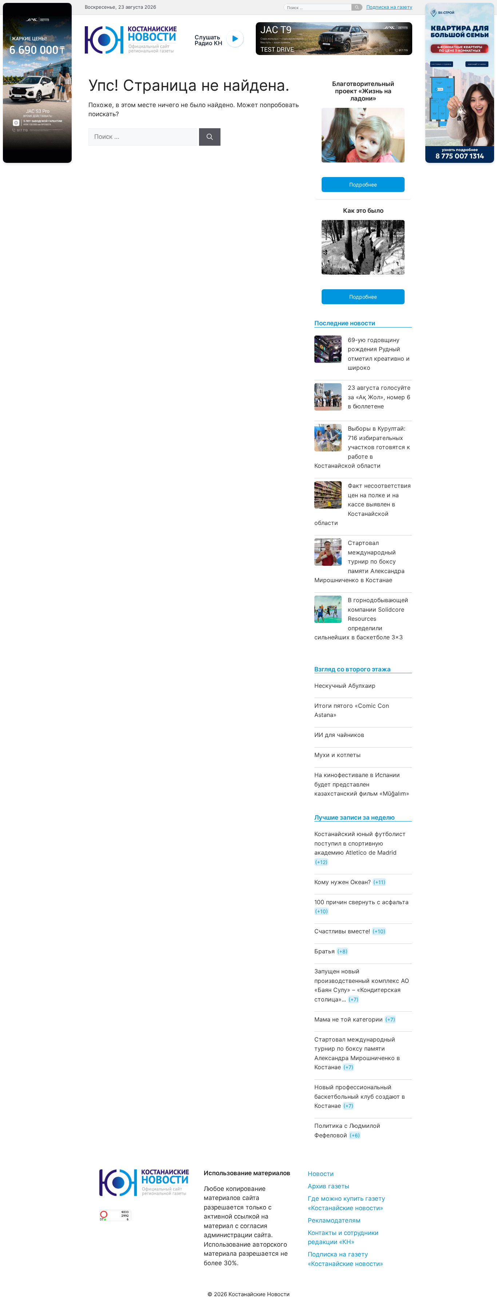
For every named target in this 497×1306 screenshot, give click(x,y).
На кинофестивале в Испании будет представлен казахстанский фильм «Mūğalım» (361, 784)
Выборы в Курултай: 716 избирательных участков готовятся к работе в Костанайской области (362, 447)
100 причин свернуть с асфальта (361, 902)
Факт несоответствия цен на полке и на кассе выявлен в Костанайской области (362, 504)
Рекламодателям (334, 1220)
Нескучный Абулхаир (344, 685)
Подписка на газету (389, 7)
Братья (324, 951)
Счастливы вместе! (342, 931)
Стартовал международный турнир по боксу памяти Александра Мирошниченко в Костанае (359, 561)
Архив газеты (328, 1186)
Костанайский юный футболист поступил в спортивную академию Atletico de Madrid (360, 843)
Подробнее (363, 184)
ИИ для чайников (339, 734)
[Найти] (356, 7)
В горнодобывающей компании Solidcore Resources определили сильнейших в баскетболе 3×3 (361, 618)
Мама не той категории (348, 1019)
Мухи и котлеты (337, 754)
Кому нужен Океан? (342, 882)
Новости (321, 1173)
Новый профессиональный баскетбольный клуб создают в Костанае (359, 1096)
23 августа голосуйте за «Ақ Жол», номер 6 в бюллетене (379, 397)
